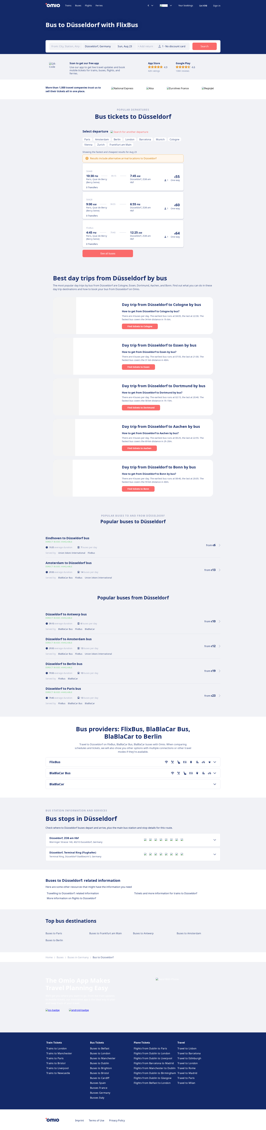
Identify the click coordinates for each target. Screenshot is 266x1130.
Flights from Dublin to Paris (150, 1048)
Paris (87, 139)
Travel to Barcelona (189, 1053)
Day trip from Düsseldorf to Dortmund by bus (163, 385)
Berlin (117, 139)
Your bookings (185, 5)
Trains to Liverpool (57, 1068)
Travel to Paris (186, 1078)
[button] (126, 46)
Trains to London (56, 1048)
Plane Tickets (142, 1042)
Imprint (79, 1120)
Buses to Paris (54, 933)
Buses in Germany (78, 957)
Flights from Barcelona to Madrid (154, 1063)
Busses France (98, 1088)
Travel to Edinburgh (189, 1058)
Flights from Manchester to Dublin (154, 1068)
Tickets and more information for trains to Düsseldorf (165, 893)
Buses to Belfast (99, 1048)
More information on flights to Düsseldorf (71, 898)
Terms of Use (96, 1120)
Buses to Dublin (99, 1063)
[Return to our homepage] (55, 5)
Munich (160, 139)
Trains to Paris (55, 1058)
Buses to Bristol (99, 1073)
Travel (181, 1042)
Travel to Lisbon (187, 1048)
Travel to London (187, 1063)
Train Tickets (54, 1042)
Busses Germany (100, 1092)
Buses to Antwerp (143, 933)
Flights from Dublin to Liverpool (153, 1058)
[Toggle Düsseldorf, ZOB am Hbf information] (215, 840)
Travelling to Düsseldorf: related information (73, 893)
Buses (78, 5)
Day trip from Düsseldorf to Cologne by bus (161, 304)
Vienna (88, 144)
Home (49, 957)
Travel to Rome (186, 1068)
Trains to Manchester (59, 1053)
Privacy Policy (117, 1120)
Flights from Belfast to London (152, 1083)
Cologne (174, 139)
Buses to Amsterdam (189, 933)
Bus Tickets (97, 1042)
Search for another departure (131, 132)
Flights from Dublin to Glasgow (152, 1078)
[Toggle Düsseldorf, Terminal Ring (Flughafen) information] (215, 854)
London (129, 139)
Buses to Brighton (101, 1068)
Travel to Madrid (187, 1073)
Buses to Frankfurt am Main (105, 933)
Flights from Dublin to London (152, 1053)
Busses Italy (97, 1097)
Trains (68, 5)
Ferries (99, 5)
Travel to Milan (186, 1083)
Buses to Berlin (54, 940)
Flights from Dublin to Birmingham (155, 1073)
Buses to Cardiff (99, 1078)
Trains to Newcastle (58, 1073)
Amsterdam (102, 139)
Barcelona (145, 139)
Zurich (101, 144)
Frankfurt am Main (120, 144)
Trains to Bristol (55, 1063)
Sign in (216, 5)
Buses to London (100, 1053)
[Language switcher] (166, 5)
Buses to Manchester (103, 1058)
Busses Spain (98, 1083)
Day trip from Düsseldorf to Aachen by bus (161, 426)
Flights (88, 5)
